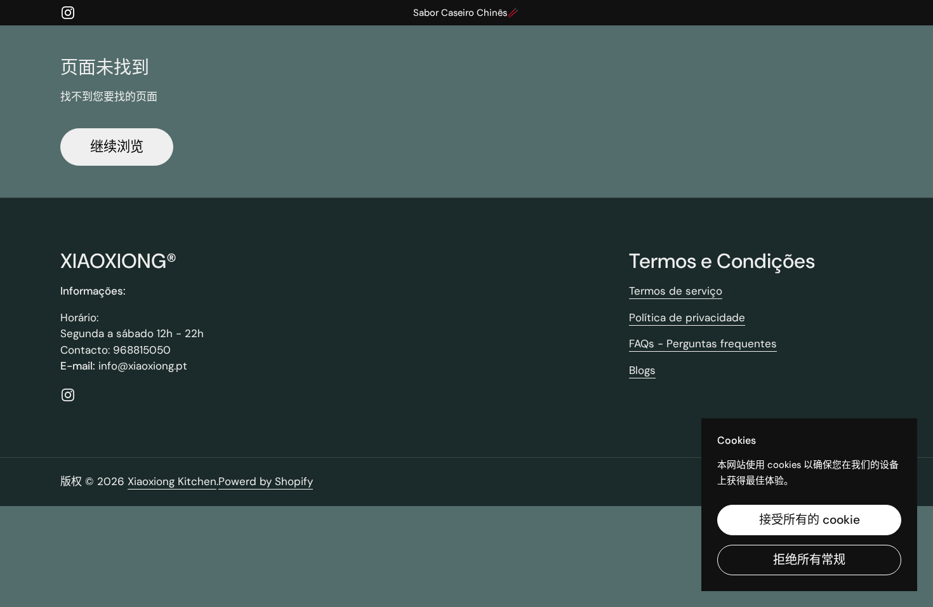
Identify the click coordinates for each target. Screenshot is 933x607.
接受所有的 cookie (809, 520)
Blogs (642, 370)
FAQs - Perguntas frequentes (703, 343)
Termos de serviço (675, 291)
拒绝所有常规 (809, 560)
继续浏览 (116, 147)
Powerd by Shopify (265, 481)
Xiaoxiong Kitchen (172, 481)
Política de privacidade (687, 317)
